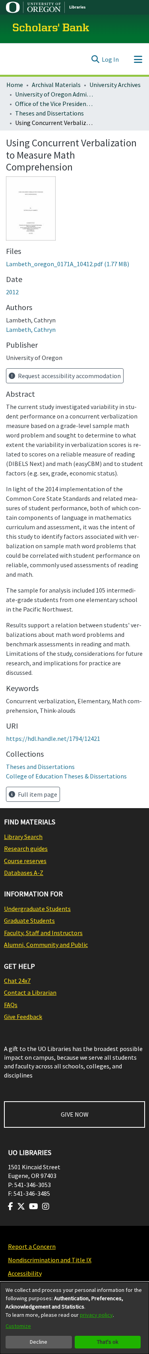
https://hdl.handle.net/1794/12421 (53, 738)
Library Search (23, 837)
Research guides (26, 848)
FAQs (10, 1005)
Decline (38, 1341)
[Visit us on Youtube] (33, 1206)
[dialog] (74, 1318)
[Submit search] (95, 59)
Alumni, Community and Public (46, 945)
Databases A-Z (23, 873)
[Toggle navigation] (138, 59)
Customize (18, 1325)
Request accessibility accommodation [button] (69, 376)
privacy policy (96, 1314)
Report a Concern (32, 1246)
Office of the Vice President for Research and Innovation (55, 104)
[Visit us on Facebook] (10, 1206)
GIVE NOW (75, 1114)
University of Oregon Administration (55, 94)
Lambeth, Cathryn (31, 329)
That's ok (107, 1341)
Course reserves (25, 861)
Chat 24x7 (17, 981)
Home (14, 85)
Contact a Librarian (30, 992)
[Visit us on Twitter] (21, 1206)
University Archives (115, 85)
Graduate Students (29, 920)
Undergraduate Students (37, 909)
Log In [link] (110, 59)
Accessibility (25, 1273)
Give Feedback (23, 1017)
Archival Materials (56, 85)
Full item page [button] (37, 794)
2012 (12, 292)
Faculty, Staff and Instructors (43, 933)
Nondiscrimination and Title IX (49, 1260)
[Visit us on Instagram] (45, 1206)
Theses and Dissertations (49, 113)
